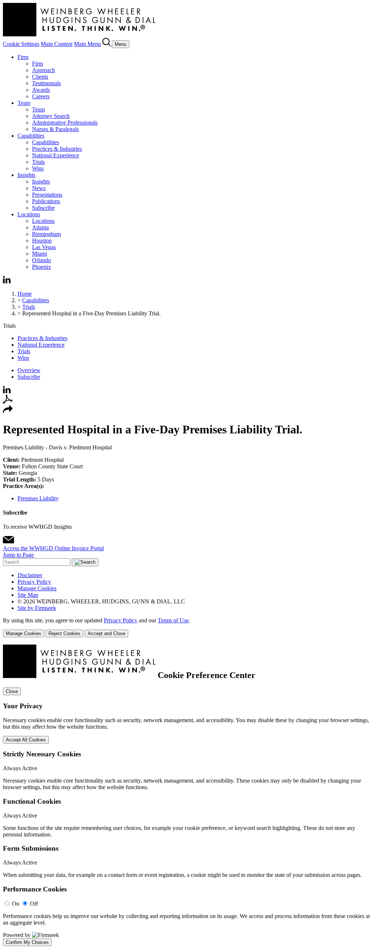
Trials (38, 162)
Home (24, 294)
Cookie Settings (21, 44)
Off (34, 904)
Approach (43, 70)
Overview (28, 370)
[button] (8, 412)
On (15, 904)
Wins (38, 168)
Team (23, 103)
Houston (42, 240)
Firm (22, 57)
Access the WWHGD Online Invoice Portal (53, 548)
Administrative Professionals (65, 122)
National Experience (55, 155)
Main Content (56, 44)
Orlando (41, 260)
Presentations (47, 195)
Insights (26, 175)
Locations (28, 214)
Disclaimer (29, 575)
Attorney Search (51, 116)
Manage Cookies (36, 588)
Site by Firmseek (36, 608)
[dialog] (186, 627)
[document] (186, 795)
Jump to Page (18, 555)
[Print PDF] (8, 402)
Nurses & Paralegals (55, 129)
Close (12, 691)
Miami (39, 254)
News (39, 188)
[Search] (107, 44)
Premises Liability (38, 498)
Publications (46, 201)
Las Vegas (44, 247)
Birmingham (46, 234)
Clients (40, 77)
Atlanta (40, 227)
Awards (41, 90)
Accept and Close (106, 633)
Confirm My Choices (27, 942)
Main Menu (87, 44)
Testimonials (46, 83)
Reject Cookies (64, 633)
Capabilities (30, 136)
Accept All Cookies (26, 740)
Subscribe (43, 208)
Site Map (27, 595)
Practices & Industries (57, 149)
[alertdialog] (186, 795)
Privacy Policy (34, 582)
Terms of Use (173, 620)
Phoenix (41, 267)
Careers (41, 96)
